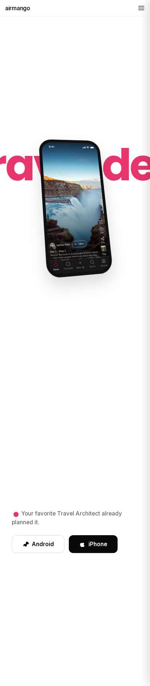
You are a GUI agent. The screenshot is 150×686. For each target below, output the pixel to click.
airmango (17, 8)
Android (43, 544)
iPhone (97, 544)
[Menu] (141, 8)
